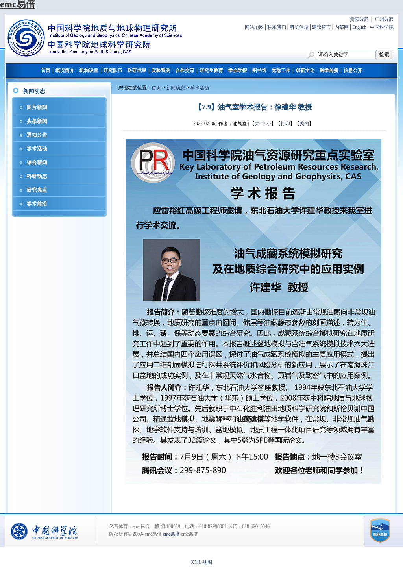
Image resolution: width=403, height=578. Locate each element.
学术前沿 (37, 204)
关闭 (304, 123)
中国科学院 (382, 27)
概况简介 (64, 70)
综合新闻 (37, 162)
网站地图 (254, 27)
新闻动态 (175, 87)
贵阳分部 (359, 19)
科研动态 (37, 176)
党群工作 (281, 70)
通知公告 (37, 135)
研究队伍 (113, 70)
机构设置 (88, 70)
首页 (45, 70)
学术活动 (37, 148)
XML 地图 (201, 562)
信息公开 (353, 70)
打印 (285, 123)
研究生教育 (211, 70)
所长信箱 (299, 27)
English (359, 27)
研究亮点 (37, 190)
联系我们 (276, 27)
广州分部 (384, 19)
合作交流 (185, 70)
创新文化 (305, 70)
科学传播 (329, 70)
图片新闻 (37, 107)
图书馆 (259, 70)
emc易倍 (171, 534)
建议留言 (321, 27)
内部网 (342, 27)
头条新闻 (37, 121)
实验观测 (161, 70)
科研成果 (137, 70)
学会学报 (237, 70)
